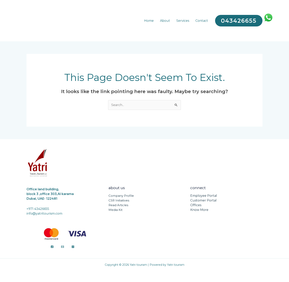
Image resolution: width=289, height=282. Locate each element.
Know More (199, 210)
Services (182, 21)
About (165, 21)
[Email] (62, 246)
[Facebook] (52, 246)
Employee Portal (203, 196)
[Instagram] (73, 246)
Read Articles (118, 205)
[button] (238, 20)
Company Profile (121, 196)
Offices (195, 205)
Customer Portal (203, 200)
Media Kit (115, 210)
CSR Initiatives (119, 200)
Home (149, 21)
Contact (201, 21)
